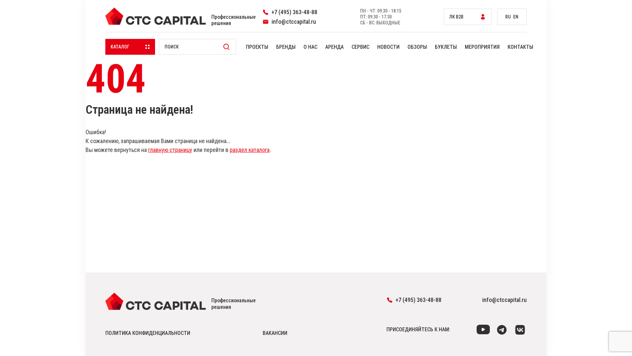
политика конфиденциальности (147, 333)
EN (515, 16)
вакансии (275, 333)
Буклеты (446, 47)
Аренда (334, 47)
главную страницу (170, 149)
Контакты (520, 47)
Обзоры (417, 47)
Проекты (257, 47)
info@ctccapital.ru (504, 299)
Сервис (360, 47)
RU (508, 16)
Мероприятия (482, 47)
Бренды (286, 47)
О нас (310, 47)
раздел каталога (250, 149)
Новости (388, 47)
